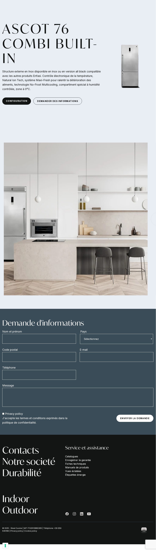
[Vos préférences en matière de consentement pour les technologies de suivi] (5, 546)
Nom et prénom (12, 331)
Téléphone (9, 367)
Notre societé (28, 461)
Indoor (15, 498)
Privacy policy (14, 413)
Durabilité (21, 472)
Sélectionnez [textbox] (91, 338)
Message (8, 385)
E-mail (84, 349)
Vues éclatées (73, 471)
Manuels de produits (77, 467)
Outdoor (20, 510)
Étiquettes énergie (75, 474)
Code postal (10, 349)
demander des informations (57, 101)
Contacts (20, 450)
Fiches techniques (75, 463)
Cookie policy (31, 531)
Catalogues (71, 456)
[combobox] (116, 339)
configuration (16, 101)
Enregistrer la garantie (78, 460)
